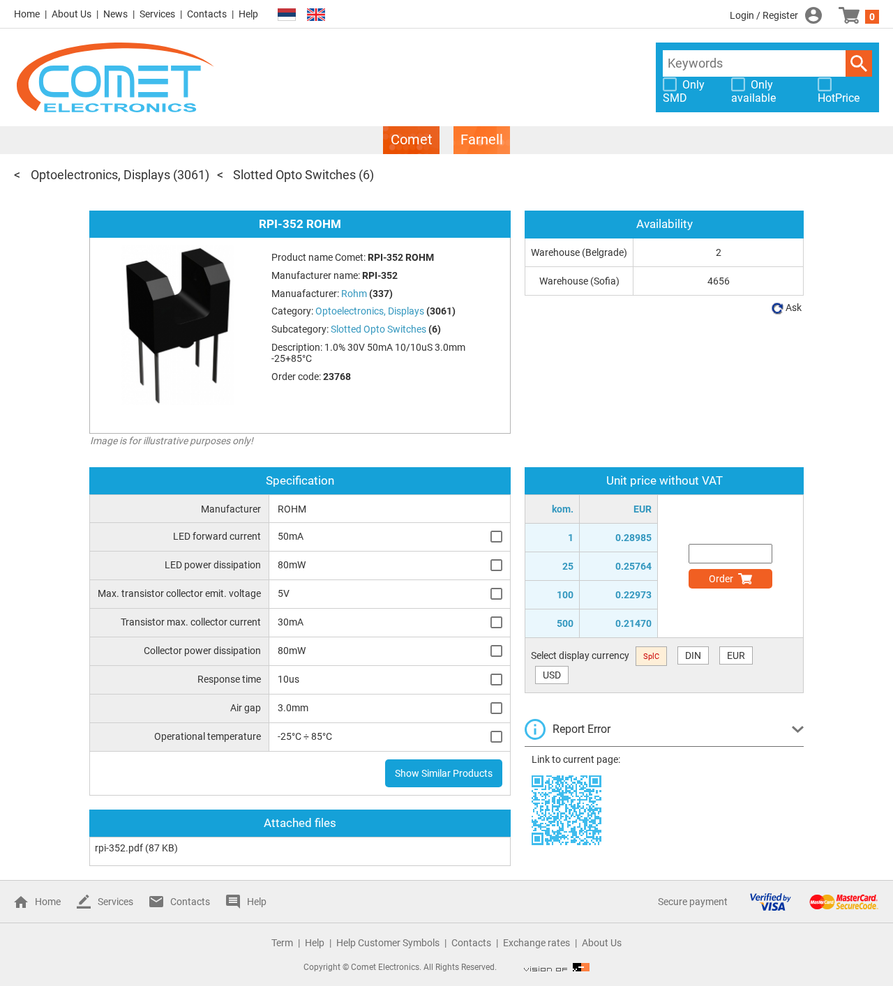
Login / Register (764, 15)
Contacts (207, 14)
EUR (736, 655)
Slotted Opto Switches (294, 174)
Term (282, 942)
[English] (316, 15)
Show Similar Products (444, 773)
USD (552, 675)
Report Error (581, 729)
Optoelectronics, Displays (100, 174)
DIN (693, 655)
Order (721, 578)
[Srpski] (286, 15)
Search (859, 63)
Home (27, 14)
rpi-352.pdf (119, 848)
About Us (71, 14)
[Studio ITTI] (557, 967)
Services (157, 14)
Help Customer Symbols (388, 942)
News (115, 14)
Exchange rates (536, 942)
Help (248, 14)
